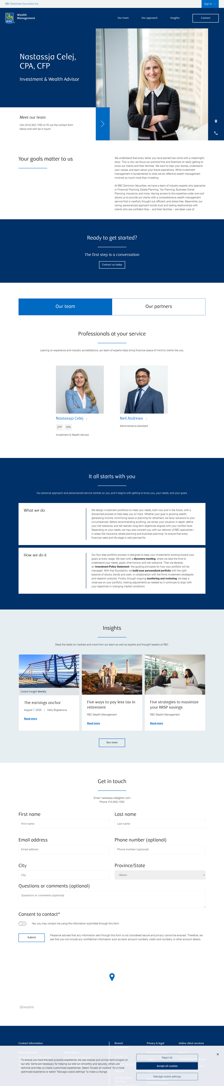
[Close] (217, 1054)
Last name (125, 814)
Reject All (167, 1057)
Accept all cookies (167, 1066)
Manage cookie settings (167, 1076)
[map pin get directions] (112, 977)
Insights (175, 18)
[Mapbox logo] (27, 1007)
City (23, 866)
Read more (30, 718)
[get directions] (112, 977)
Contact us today (112, 264)
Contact (205, 18)
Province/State (130, 866)
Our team (123, 18)
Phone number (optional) (141, 840)
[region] (112, 981)
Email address (33, 840)
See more (112, 742)
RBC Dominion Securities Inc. (22, 4)
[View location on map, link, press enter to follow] (112, 981)
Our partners (158, 306)
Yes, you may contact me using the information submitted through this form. (76, 923)
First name (30, 814)
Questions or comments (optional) (54, 886)
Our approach (150, 18)
